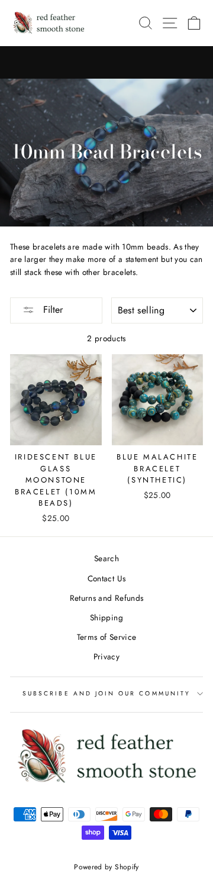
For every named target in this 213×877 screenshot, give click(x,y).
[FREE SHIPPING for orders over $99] (106, 62)
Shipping (106, 617)
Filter (51, 309)
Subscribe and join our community (106, 693)
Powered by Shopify (106, 867)
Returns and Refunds (106, 598)
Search (106, 558)
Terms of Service (106, 637)
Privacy (106, 656)
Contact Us (106, 578)
